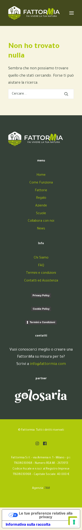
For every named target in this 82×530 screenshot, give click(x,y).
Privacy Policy (41, 295)
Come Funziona (41, 183)
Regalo (41, 198)
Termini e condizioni (41, 273)
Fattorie (41, 191)
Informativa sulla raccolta (28, 524)
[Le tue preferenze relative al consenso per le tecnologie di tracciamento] (74, 522)
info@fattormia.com (48, 364)
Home (41, 175)
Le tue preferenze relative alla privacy (45, 515)
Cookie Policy (41, 308)
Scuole (41, 214)
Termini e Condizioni (42, 322)
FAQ (41, 266)
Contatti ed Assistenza (41, 281)
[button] (66, 94)
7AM (47, 488)
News (41, 229)
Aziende (41, 206)
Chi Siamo (41, 258)
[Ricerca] (41, 94)
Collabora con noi (41, 221)
